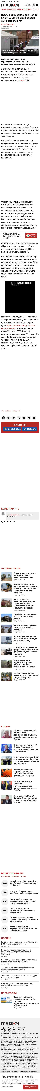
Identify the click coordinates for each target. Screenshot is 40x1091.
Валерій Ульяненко (7, 24)
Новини (6, 938)
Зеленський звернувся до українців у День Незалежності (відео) (19, 977)
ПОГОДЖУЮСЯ (30, 1087)
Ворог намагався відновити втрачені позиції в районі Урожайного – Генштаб (25, 663)
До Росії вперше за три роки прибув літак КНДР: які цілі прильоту (26, 638)
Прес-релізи (9, 993)
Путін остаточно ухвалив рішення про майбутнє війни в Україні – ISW (24, 919)
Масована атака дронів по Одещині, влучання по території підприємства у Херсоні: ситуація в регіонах (26, 588)
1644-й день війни (8, 9)
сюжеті (22, 80)
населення (16, 411)
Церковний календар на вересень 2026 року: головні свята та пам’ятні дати (23, 901)
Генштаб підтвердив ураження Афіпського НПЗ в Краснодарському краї (19, 943)
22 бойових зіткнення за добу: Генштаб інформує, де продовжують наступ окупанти (26, 650)
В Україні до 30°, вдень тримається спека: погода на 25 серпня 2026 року (19, 961)
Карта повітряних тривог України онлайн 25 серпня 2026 (24, 892)
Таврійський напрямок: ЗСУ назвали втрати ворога (25, 616)
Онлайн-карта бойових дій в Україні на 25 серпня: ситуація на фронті (24, 883)
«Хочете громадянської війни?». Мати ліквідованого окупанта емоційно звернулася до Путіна (26, 734)
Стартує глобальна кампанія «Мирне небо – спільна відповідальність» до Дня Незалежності (26, 1001)
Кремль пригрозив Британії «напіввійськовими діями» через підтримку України (25, 786)
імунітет (8, 411)
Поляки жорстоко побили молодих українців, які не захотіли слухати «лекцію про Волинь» (26, 760)
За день (23, 876)
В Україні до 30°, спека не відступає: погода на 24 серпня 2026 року (16, 984)
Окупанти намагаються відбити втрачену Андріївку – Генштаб (25, 575)
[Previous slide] (34, 9)
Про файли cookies (7, 1086)
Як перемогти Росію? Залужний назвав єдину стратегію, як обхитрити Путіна (25, 799)
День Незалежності (25, 9)
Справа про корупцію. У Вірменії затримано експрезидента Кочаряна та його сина (26, 748)
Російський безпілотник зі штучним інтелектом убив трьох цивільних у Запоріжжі (16, 952)
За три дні (15, 876)
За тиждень (5, 876)
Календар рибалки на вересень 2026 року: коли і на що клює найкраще (23, 928)
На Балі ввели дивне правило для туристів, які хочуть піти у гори (26, 675)
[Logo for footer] (10, 1024)
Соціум (5, 726)
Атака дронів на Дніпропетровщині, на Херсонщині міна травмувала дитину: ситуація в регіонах (24, 603)
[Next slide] (38, 9)
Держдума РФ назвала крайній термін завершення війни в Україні (17, 969)
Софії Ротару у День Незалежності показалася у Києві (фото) (22, 910)
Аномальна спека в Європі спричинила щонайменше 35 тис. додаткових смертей (24, 772)
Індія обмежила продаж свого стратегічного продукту (25, 627)
